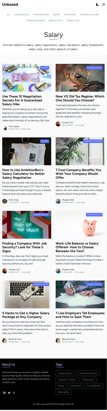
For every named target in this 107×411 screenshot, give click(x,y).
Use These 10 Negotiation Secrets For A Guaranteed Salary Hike (22, 100)
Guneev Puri (67, 122)
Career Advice (21, 14)
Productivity (56, 20)
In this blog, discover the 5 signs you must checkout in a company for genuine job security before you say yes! (25, 260)
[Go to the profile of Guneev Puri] (58, 123)
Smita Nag (14, 200)
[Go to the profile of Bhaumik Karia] (4, 340)
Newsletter (73, 20)
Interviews (70, 14)
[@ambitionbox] (14, 393)
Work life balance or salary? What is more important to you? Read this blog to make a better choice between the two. (79, 260)
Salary (56, 14)
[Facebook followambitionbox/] (4, 393)
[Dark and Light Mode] (97, 4)
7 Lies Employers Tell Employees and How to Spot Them (80, 315)
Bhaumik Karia (15, 339)
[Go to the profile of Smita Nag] (4, 201)
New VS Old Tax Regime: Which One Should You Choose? (80, 98)
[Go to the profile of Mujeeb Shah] (58, 201)
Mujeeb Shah (68, 200)
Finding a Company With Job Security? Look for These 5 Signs (24, 247)
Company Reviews (35, 20)
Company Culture (89, 14)
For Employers (41, 14)
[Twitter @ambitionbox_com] (9, 393)
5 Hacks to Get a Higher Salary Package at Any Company (26, 315)
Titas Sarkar (14, 126)
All (8, 14)
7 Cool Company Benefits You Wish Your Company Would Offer (78, 174)
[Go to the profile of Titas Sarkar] (4, 127)
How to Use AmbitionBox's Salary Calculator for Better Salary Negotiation (23, 174)
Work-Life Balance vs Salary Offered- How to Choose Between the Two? (77, 247)
